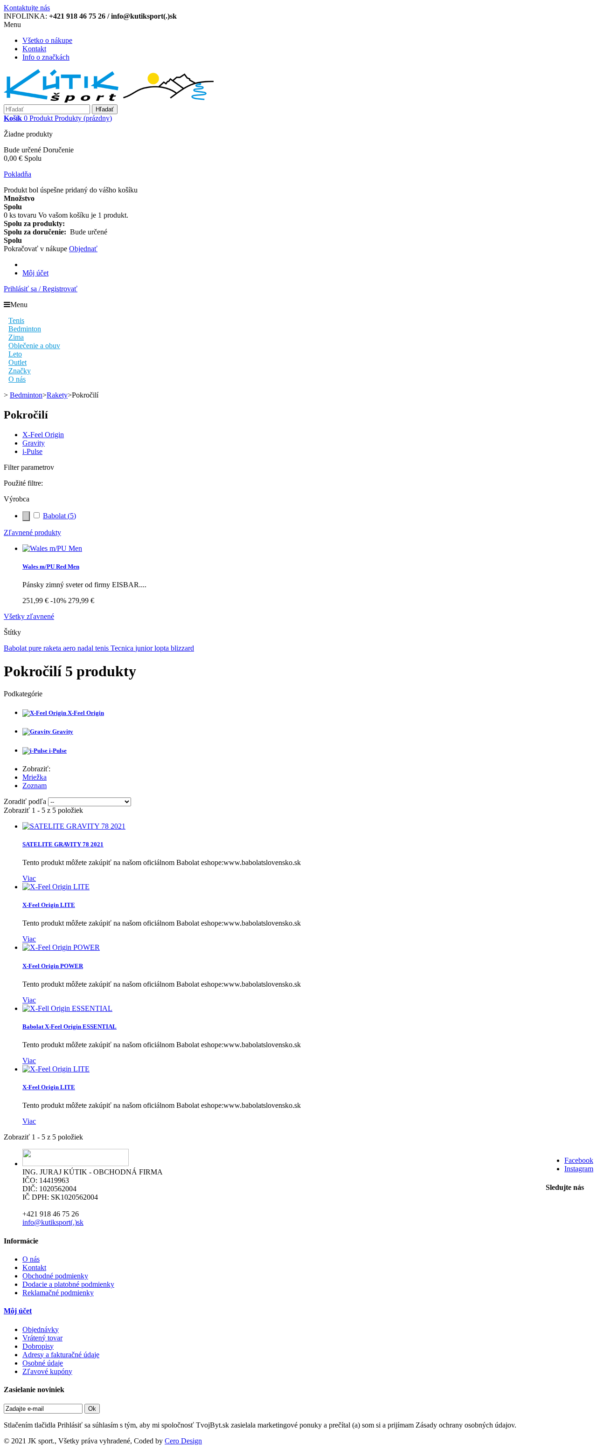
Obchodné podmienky (55, 1276)
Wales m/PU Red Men (50, 566)
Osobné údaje (42, 1363)
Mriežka (34, 777)
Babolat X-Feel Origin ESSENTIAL (69, 1026)
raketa (53, 648)
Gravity (33, 443)
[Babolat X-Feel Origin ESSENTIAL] (67, 1008)
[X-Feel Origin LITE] (56, 887)
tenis (103, 648)
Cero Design (183, 1441)
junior (144, 648)
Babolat (59, 516)
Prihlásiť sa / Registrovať (40, 289)
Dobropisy (38, 1346)
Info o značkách (45, 57)
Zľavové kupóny (47, 1371)
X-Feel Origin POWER (52, 965)
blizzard (182, 648)
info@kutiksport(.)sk (52, 1222)
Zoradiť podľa (25, 801)
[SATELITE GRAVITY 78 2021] (73, 826)
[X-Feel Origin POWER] (61, 947)
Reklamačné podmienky (58, 1293)
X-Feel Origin (43, 435)
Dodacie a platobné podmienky (68, 1284)
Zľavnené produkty (32, 532)
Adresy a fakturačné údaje (60, 1355)
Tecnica (123, 648)
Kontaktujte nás (27, 8)
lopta (162, 648)
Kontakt (34, 49)
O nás (31, 1259)
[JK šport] (109, 100)
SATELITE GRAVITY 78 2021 (63, 844)
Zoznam (34, 786)
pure (35, 648)
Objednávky (40, 1329)
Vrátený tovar (42, 1338)
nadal (86, 648)
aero (70, 648)
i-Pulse (32, 451)
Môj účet (35, 273)
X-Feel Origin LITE (48, 904)
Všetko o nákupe (47, 40)
